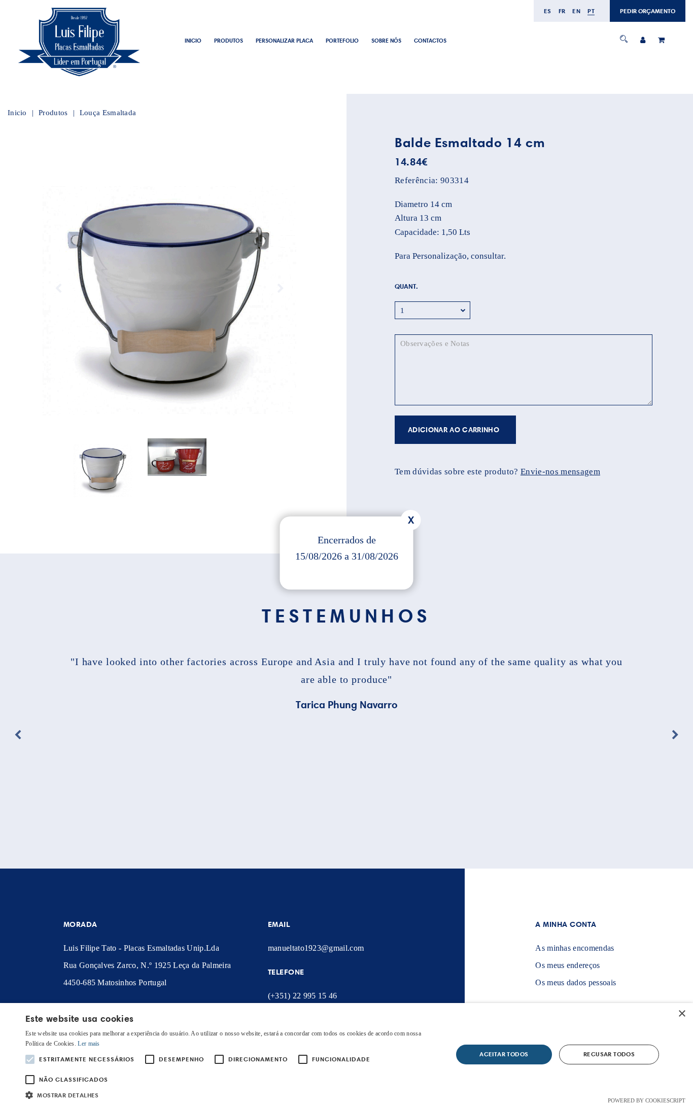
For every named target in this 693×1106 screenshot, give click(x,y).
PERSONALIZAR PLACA (284, 40)
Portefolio (342, 40)
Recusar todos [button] (609, 1054)
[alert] (346, 1054)
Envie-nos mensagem (560, 471)
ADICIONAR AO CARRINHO (453, 429)
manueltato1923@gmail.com (316, 948)
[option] (169, 289)
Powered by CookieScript (646, 1100)
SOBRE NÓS (386, 40)
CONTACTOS (430, 40)
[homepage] (78, 77)
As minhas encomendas (574, 948)
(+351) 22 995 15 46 (302, 995)
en (576, 11)
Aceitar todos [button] (503, 1054)
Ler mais (88, 1043)
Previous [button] (58, 288)
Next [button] (280, 288)
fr (562, 11)
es (547, 11)
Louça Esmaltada (108, 113)
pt (591, 11)
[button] (232, 1094)
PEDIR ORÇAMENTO (647, 11)
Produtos (228, 40)
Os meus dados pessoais (575, 982)
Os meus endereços (567, 965)
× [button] (681, 1014)
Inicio (193, 40)
